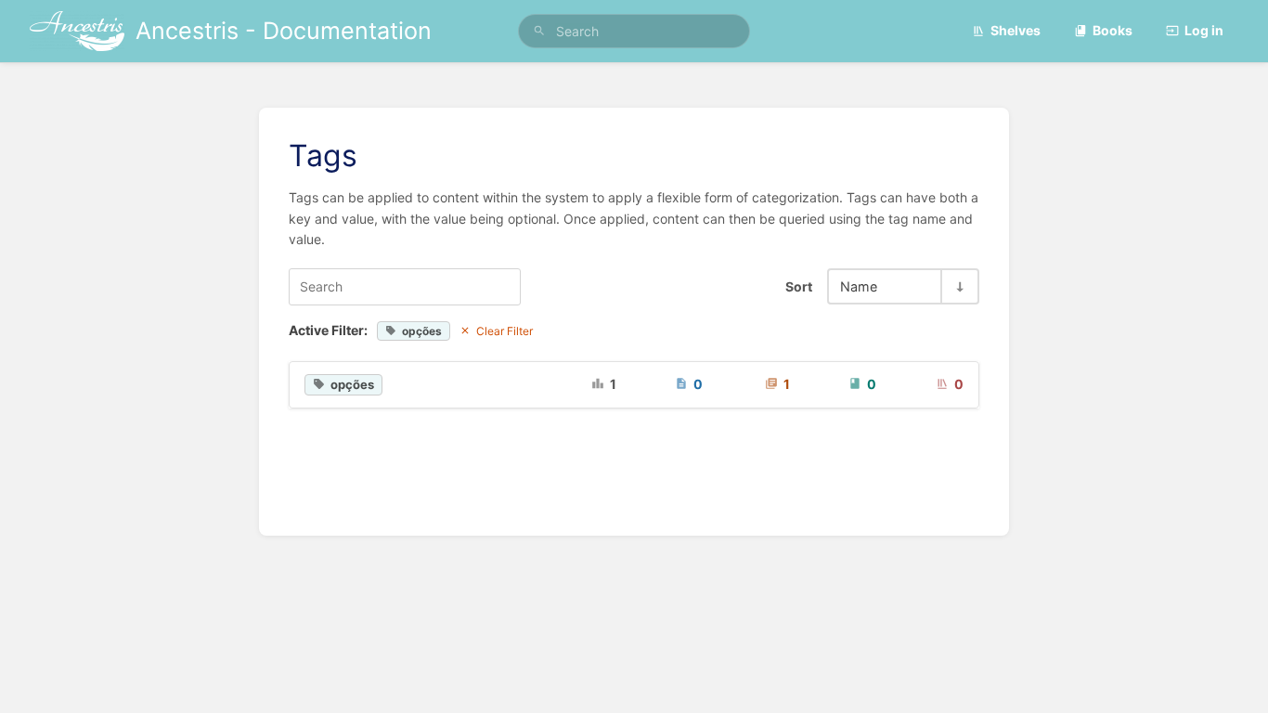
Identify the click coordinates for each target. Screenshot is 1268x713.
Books (1112, 30)
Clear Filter (504, 331)
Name (858, 286)
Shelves (1015, 30)
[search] (634, 31)
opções (422, 331)
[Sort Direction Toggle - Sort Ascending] (958, 286)
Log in (1203, 30)
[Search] (539, 31)
